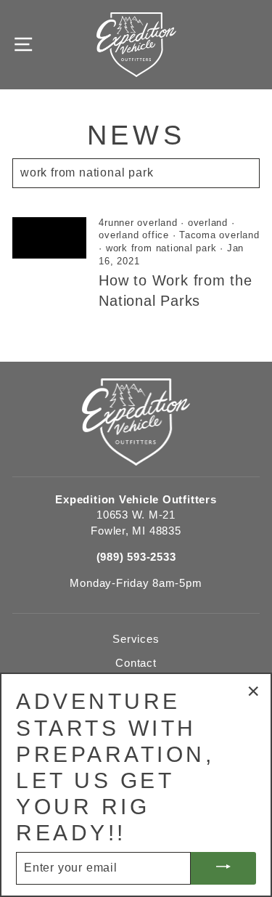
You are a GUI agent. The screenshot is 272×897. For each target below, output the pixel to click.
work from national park (161, 248)
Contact (135, 663)
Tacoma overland (219, 235)
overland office (133, 235)
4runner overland (138, 223)
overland (208, 223)
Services (135, 639)
